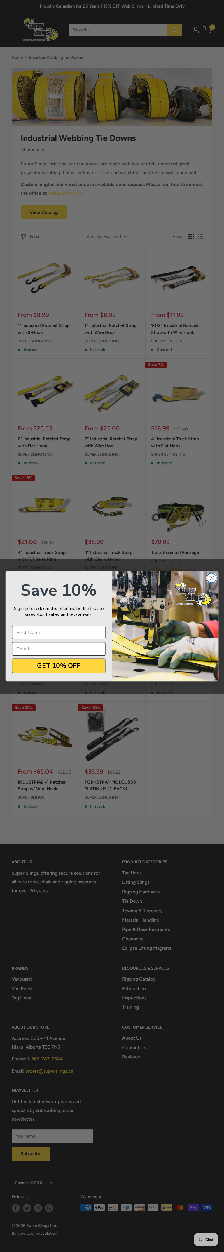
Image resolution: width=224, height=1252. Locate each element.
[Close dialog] (211, 578)
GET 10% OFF (58, 665)
